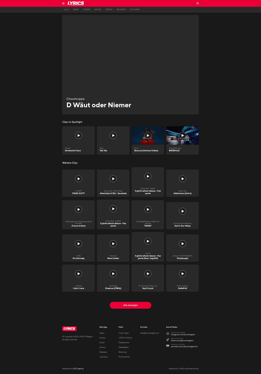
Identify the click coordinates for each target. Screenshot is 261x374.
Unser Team (124, 333)
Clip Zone (104, 357)
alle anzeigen (130, 305)
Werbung (123, 352)
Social (102, 342)
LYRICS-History (125, 338)
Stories (102, 338)
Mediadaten (124, 347)
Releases (103, 352)
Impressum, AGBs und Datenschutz (184, 368)
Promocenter (124, 357)
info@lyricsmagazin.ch (149, 333)
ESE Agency (78, 368)
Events (102, 347)
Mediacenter (124, 342)
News (102, 333)
